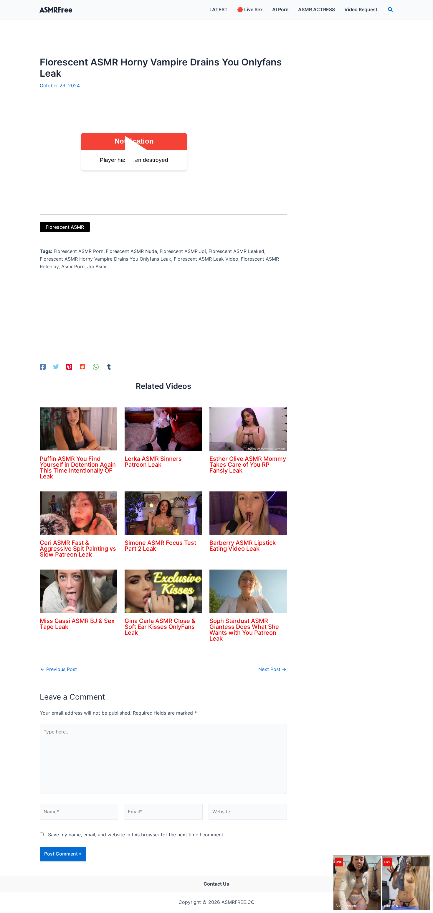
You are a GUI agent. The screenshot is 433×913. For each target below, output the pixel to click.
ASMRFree (56, 9)
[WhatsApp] (96, 366)
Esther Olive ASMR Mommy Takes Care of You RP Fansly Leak (247, 464)
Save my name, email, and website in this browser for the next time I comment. (136, 835)
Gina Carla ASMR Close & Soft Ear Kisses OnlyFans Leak (160, 626)
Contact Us (216, 884)
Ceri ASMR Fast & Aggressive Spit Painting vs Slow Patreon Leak (78, 548)
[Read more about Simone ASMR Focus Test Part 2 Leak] (163, 513)
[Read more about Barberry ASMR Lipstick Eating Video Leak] (248, 513)
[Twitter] (56, 366)
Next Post (272, 669)
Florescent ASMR (65, 227)
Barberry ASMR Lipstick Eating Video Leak (242, 545)
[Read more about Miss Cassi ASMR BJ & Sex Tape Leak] (78, 591)
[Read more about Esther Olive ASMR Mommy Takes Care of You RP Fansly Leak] (248, 429)
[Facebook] (43, 366)
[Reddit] (82, 366)
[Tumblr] (109, 366)
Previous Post (58, 669)
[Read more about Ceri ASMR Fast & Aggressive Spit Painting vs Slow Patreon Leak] (78, 513)
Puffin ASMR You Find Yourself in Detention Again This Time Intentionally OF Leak (78, 467)
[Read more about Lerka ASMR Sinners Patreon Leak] (163, 429)
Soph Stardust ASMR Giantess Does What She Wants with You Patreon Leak (244, 629)
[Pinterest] (69, 366)
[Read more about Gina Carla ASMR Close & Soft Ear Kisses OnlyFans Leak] (163, 591)
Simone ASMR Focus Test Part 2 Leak (160, 545)
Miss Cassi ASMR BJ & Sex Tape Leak (77, 623)
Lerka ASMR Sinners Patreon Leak (153, 461)
